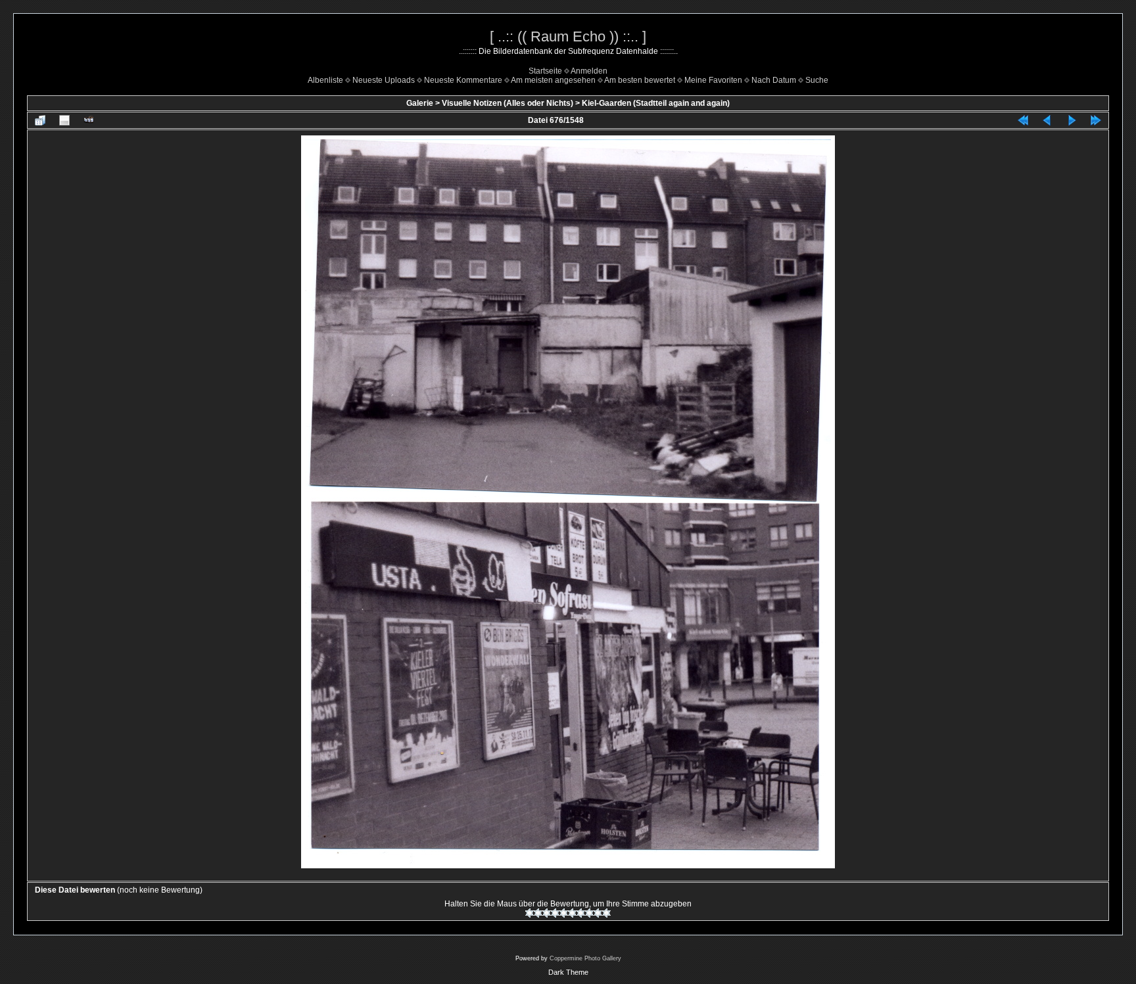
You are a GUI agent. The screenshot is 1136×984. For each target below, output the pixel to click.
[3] (546, 913)
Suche (816, 80)
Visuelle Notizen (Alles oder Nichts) (507, 103)
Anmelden (589, 71)
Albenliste (325, 80)
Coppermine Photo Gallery (585, 958)
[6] (572, 913)
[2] (538, 913)
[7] (581, 913)
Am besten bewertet (639, 80)
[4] (555, 913)
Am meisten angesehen (553, 80)
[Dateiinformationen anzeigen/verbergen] (64, 120)
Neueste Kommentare (463, 80)
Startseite (545, 71)
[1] (529, 913)
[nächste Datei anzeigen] (1071, 120)
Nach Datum (773, 80)
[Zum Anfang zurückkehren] (1023, 120)
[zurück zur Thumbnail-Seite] (40, 120)
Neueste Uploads (383, 80)
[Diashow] (89, 120)
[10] (606, 913)
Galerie (419, 103)
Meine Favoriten (713, 80)
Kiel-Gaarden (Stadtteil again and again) (656, 103)
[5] (563, 913)
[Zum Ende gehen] (1096, 120)
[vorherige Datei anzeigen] (1047, 120)
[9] (598, 913)
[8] (589, 913)
